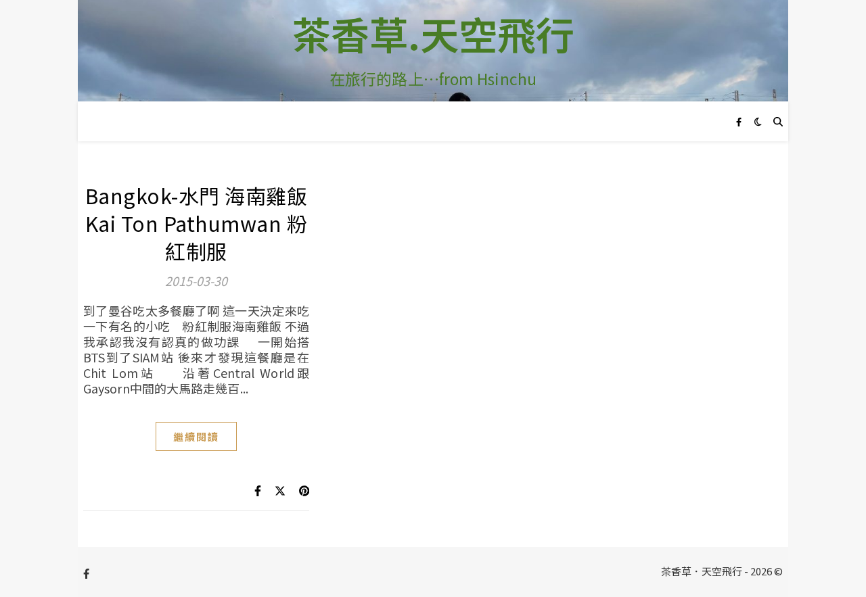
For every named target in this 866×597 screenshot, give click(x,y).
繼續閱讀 (196, 436)
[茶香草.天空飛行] (433, 50)
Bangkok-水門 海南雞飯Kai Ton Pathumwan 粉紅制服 (196, 223)
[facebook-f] (739, 121)
